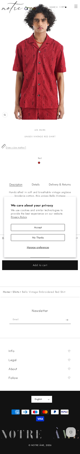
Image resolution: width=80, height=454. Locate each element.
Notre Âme (37, 445)
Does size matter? (16, 147)
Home (6, 292)
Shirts (16, 292)
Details (35, 184)
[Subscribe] (67, 320)
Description (15, 184)
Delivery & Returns (60, 184)
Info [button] (11, 351)
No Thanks (38, 237)
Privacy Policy (19, 217)
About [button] (13, 369)
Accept (38, 227)
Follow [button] (13, 378)
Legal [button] (13, 360)
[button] (76, 6)
